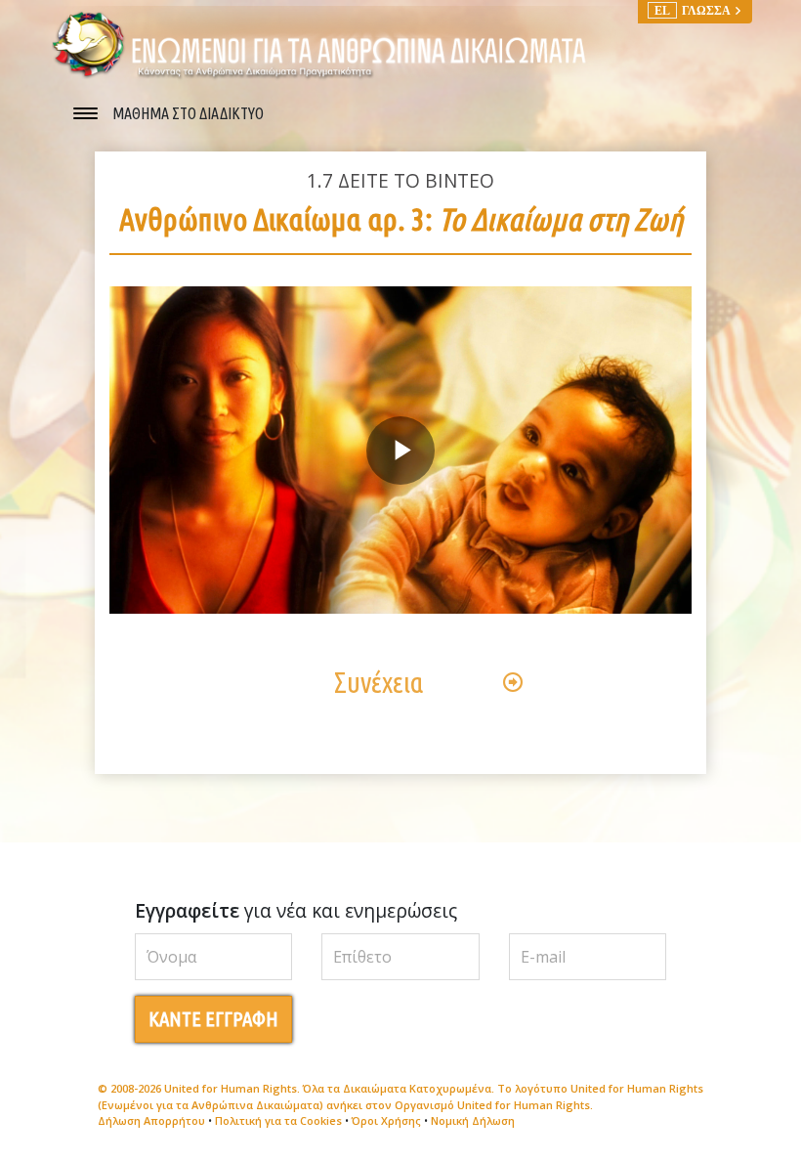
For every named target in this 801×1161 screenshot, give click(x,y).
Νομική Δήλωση (473, 1120)
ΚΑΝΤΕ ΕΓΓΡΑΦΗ (213, 1019)
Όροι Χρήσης (386, 1120)
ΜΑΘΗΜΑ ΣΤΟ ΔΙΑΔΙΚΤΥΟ (188, 113)
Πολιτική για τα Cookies (278, 1120)
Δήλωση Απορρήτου (151, 1120)
